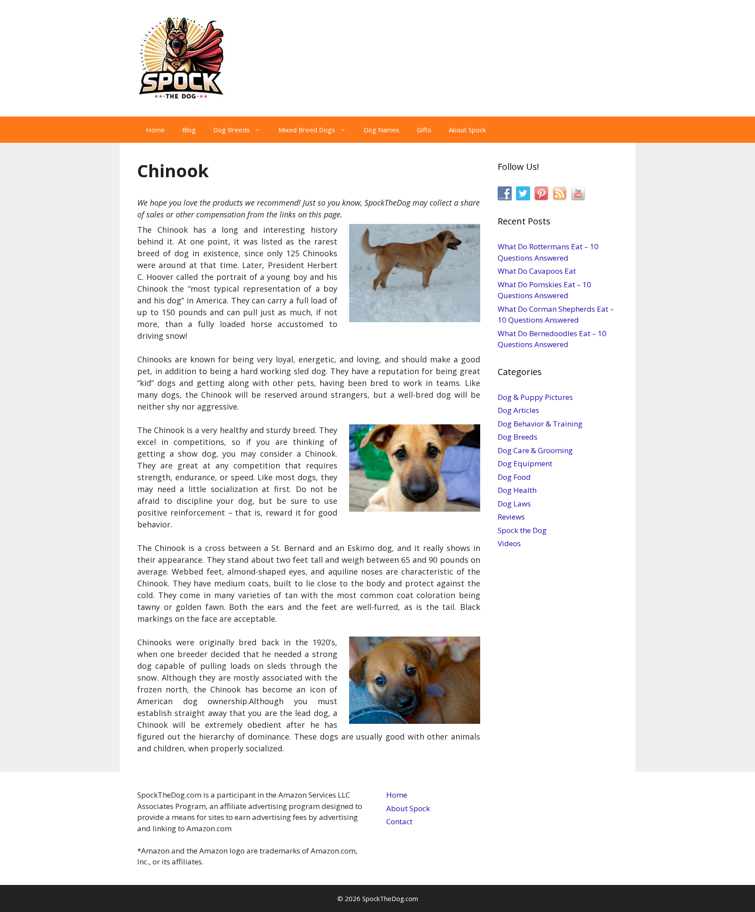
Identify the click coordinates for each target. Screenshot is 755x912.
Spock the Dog (522, 530)
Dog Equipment (525, 463)
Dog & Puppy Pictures (535, 397)
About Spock (467, 129)
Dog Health (517, 490)
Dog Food (514, 477)
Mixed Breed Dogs (306, 129)
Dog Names (381, 129)
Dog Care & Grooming (535, 450)
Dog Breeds (231, 129)
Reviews (511, 517)
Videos (509, 543)
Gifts (424, 129)
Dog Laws (514, 504)
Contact (399, 821)
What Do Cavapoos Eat (537, 271)
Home (155, 129)
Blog (189, 129)
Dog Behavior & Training (540, 424)
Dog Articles (518, 410)
